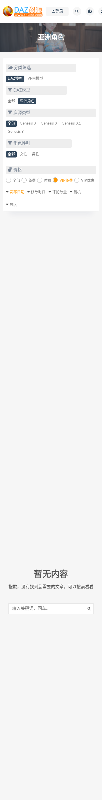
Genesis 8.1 (71, 123)
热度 (13, 205)
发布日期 (17, 192)
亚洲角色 (27, 101)
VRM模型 (35, 78)
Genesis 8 (49, 123)
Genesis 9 (16, 132)
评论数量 (59, 192)
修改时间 (38, 192)
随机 (77, 192)
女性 (23, 154)
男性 (35, 154)
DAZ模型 (15, 78)
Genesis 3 (28, 123)
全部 (11, 101)
